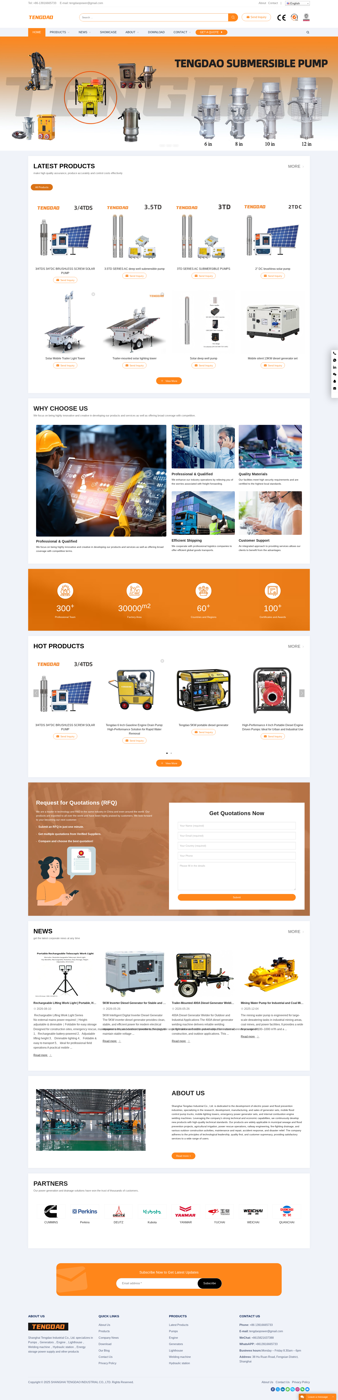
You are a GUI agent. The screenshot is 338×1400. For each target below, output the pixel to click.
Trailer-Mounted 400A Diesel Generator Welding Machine (209, 1002)
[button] (162, 144)
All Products (41, 187)
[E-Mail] (307, 1390)
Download (105, 1344)
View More (171, 381)
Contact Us (105, 1356)
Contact (273, 3)
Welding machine (180, 1356)
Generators (176, 1344)
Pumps (173, 1331)
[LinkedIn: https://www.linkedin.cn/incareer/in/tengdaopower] (334, 367)
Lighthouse (176, 1350)
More (294, 166)
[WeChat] (302, 1390)
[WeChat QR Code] (334, 374)
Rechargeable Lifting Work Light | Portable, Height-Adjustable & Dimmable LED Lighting (92, 1002)
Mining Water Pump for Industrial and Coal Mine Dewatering (280, 1002)
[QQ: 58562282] (334, 381)
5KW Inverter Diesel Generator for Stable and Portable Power (143, 1002)
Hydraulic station (179, 1363)
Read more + (183, 1155)
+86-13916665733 (44, 3)
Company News (109, 1337)
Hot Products (58, 646)
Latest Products (64, 166)
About (262, 3)
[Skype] (292, 1390)
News (42, 931)
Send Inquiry (258, 17)
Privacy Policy (107, 1363)
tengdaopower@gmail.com (86, 3)
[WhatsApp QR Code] (334, 360)
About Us (104, 1324)
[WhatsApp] (287, 1390)
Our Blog (104, 1350)
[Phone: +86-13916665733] (334, 353)
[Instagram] (297, 1390)
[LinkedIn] (282, 1390)
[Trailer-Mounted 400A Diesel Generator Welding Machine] (203, 974)
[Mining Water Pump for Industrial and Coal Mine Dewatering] (272, 974)
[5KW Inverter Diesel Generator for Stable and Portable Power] (134, 974)
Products (104, 1331)
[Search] (233, 17)
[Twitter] (277, 1390)
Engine (173, 1337)
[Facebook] (272, 1390)
